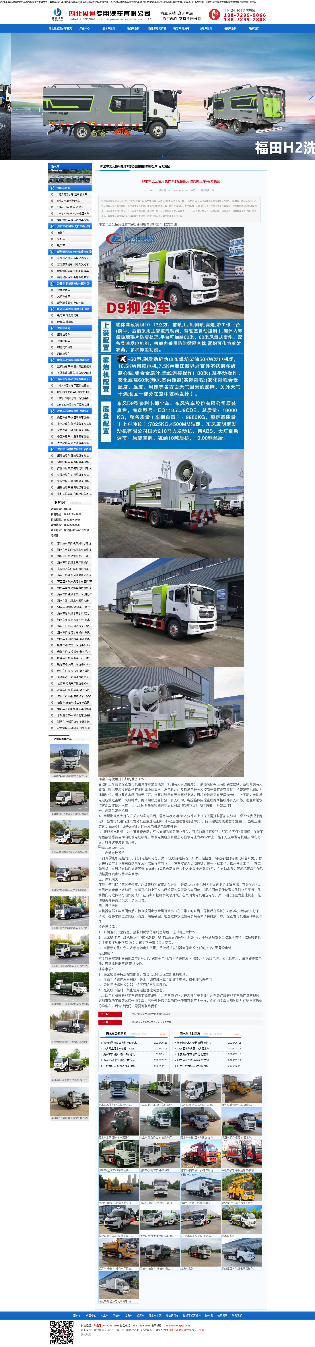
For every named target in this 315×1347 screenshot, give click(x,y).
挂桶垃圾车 (63, 340)
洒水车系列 (108, 28)
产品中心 (84, 28)
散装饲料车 (172, 1315)
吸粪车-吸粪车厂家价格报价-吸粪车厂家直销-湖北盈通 (69, 646)
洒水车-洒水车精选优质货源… (120, 1060)
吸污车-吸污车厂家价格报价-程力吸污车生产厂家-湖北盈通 (69, 665)
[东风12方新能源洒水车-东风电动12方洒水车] (69, 949)
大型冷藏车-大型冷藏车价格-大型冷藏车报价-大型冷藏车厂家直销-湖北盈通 (69, 443)
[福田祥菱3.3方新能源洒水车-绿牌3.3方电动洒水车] (69, 987)
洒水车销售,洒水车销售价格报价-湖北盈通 (69, 588)
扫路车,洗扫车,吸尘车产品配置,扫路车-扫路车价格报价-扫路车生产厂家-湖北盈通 (70, 703)
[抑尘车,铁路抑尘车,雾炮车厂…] (160, 1121)
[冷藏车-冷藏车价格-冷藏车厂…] (201, 1187)
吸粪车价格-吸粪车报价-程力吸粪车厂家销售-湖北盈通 (69, 652)
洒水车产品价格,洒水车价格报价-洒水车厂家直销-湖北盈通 (69, 550)
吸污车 (140, 1315)
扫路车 (61, 232)
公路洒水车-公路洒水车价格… (120, 1066)
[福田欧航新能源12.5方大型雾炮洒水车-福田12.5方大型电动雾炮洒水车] (69, 873)
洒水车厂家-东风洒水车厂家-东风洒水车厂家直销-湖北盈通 (69, 627)
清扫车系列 (133, 28)
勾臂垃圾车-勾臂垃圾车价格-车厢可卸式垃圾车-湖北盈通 (69, 462)
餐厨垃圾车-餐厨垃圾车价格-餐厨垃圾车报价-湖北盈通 (69, 482)
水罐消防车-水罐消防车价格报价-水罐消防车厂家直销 (69, 716)
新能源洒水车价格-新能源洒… (194, 1042)
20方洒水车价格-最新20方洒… (194, 1060)
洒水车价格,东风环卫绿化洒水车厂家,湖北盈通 (69, 576)
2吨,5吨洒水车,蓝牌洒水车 (72, 194)
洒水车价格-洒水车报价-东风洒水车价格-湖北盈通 (69, 633)
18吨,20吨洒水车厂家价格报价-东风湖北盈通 (68, 405)
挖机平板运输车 (192, 1315)
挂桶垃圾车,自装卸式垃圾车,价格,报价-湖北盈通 (70, 469)
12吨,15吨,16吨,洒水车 (70, 207)
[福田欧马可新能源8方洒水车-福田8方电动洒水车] (69, 1063)
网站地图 (244, 2)
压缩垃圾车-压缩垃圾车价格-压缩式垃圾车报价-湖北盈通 (69, 456)
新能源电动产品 (157, 28)
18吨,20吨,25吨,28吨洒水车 (73, 213)
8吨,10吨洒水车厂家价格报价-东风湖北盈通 (69, 392)
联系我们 (254, 28)
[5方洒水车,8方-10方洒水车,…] (201, 1219)
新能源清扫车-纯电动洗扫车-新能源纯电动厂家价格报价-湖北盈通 (69, 265)
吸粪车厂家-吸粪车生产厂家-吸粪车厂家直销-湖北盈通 (69, 658)
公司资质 (222, 1315)
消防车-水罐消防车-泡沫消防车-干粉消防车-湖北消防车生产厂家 (69, 722)
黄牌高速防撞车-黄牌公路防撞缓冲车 (69, 373)
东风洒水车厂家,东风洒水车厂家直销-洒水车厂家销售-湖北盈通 (69, 569)
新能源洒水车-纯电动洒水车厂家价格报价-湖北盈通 (69, 259)
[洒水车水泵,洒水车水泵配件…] (119, 1121)
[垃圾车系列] (201, 1252)
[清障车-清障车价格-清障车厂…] (160, 1154)
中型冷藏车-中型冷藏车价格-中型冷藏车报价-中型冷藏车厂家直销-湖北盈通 (69, 437)
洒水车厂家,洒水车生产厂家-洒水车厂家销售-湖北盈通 (69, 557)
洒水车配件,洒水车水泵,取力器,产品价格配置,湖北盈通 (68, 614)
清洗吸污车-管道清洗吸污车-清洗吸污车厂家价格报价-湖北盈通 (69, 678)
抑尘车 (104, 1315)
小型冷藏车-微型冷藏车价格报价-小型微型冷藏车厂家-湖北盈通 (69, 424)
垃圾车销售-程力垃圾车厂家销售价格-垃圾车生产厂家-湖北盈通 (69, 697)
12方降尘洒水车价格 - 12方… (120, 1048)
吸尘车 (61, 245)
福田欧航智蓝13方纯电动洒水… (121, 1042)
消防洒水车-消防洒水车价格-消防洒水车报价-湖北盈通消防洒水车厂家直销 (69, 220)
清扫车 (116, 1315)
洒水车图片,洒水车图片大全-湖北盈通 (69, 601)
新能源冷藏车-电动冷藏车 (71, 302)
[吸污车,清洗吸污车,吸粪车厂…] (242, 1088)
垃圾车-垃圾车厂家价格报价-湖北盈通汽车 (69, 684)
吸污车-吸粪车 (181, 28)
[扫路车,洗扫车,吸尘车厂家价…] (160, 1088)
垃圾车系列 (205, 28)
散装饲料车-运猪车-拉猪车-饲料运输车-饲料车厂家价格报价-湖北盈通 (69, 729)
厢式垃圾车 (63, 353)
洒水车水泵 (155, 1315)
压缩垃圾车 (63, 334)
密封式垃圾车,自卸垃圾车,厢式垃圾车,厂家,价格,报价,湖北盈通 (70, 494)
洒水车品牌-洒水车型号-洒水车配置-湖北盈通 (69, 620)
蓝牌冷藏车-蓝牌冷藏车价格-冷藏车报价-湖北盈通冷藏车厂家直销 (69, 431)
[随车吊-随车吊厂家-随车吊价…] (201, 1154)
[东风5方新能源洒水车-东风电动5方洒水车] (69, 835)
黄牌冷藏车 (63, 296)
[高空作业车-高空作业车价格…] (242, 1187)
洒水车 (253, 2)
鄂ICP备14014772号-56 (139, 1330)
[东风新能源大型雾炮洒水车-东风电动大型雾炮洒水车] (69, 911)
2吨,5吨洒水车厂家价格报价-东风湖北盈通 (69, 386)
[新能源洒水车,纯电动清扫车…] (242, 1252)
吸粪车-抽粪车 (65, 321)
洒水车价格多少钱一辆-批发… (120, 1054)
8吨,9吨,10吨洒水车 (68, 200)
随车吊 (209, 1315)
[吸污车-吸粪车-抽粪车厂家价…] (119, 1252)
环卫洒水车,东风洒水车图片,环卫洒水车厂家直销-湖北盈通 (70, 582)
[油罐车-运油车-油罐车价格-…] (119, 1154)
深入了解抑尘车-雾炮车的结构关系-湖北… (152, 1014)
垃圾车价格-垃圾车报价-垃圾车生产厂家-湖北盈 (69, 690)
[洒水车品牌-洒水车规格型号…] (119, 1088)
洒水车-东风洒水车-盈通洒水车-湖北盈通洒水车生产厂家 (69, 639)
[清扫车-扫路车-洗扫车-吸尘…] (160, 1252)
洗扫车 (61, 239)
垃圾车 (128, 1315)
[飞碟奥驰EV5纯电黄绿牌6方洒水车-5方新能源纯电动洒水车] (69, 758)
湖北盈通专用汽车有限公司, (110, 1330)
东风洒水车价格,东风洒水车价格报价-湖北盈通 (69, 544)
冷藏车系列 (230, 28)
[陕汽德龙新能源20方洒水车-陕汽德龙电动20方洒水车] (69, 1025)
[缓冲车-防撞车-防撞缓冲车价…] (119, 1187)
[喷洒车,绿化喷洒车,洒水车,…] (242, 1121)
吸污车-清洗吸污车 (68, 315)
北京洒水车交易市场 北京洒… (194, 1054)
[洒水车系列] (242, 1219)
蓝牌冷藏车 (63, 289)
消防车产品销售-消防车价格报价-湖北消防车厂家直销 (69, 709)
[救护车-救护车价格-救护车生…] (119, 1219)
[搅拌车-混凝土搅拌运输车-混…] (160, 1219)
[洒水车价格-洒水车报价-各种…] (201, 1121)
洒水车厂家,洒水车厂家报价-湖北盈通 (69, 563)
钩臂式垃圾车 (65, 347)
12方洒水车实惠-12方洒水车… (194, 1048)
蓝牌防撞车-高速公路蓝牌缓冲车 (69, 367)
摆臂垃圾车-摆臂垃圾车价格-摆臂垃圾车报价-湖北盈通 (69, 488)
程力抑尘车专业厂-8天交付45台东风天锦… (152, 1022)
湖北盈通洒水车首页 (60, 28)
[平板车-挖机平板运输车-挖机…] (242, 1154)
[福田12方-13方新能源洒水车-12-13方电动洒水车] (69, 1101)
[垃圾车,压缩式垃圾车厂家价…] (201, 1088)
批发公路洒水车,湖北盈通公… (194, 1066)
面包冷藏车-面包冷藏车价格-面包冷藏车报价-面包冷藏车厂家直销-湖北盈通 (69, 418)
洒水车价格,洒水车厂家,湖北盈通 (70, 595)
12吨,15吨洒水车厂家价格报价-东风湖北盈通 (68, 399)
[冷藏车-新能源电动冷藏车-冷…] (119, 1285)
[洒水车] (157, 14)
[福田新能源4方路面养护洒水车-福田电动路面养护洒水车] (69, 797)
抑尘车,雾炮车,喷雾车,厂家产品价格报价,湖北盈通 (69, 608)
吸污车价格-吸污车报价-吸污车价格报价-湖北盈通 (69, 671)
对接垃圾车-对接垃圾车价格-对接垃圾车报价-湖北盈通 (69, 475)
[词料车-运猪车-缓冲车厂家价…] (160, 1187)
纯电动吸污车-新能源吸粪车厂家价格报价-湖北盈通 (69, 278)
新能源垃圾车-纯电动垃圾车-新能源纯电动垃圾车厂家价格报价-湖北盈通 (69, 271)
